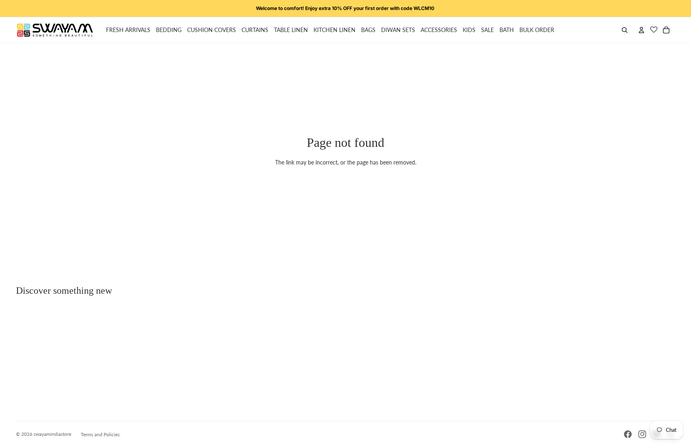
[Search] (624, 30)
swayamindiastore (52, 434)
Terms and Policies (100, 434)
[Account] (641, 30)
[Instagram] (642, 434)
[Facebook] (628, 434)
